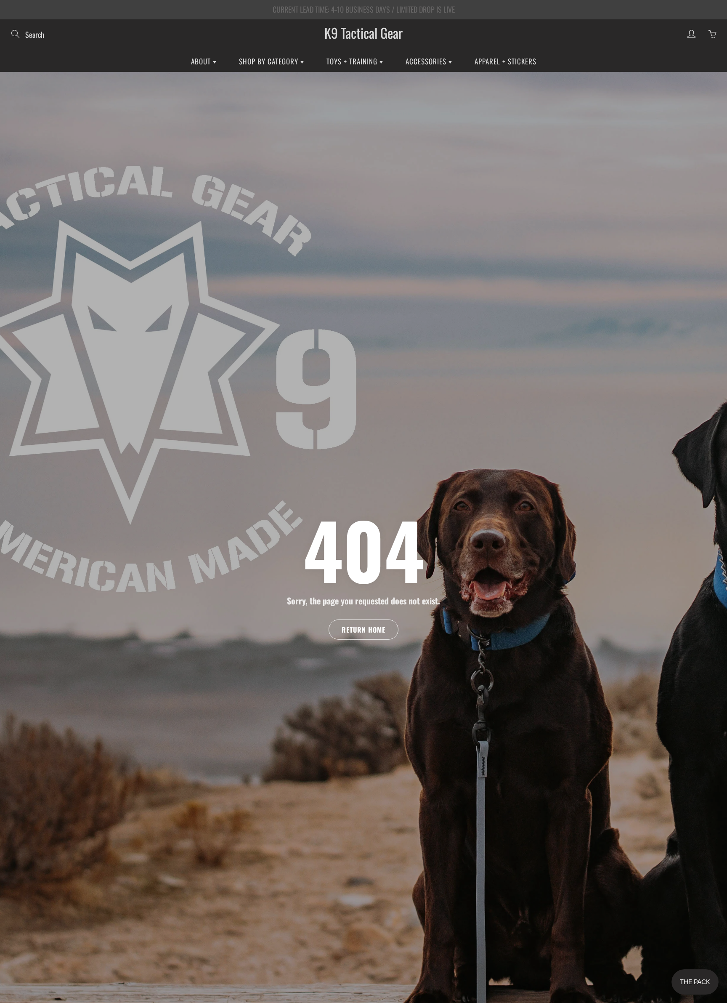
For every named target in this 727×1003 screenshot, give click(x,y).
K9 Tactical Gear (363, 33)
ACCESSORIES (427, 61)
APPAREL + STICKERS (505, 61)
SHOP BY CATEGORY (269, 61)
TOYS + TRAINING (352, 61)
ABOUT (202, 61)
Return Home (363, 629)
